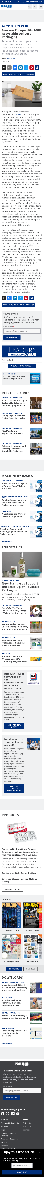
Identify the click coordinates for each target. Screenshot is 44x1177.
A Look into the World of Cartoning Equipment (14, 515)
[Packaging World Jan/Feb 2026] (32, 946)
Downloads (7, 998)
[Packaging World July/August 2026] (11, 915)
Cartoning (6, 511)
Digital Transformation (13, 982)
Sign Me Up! (12, 337)
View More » (7, 542)
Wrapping (6, 654)
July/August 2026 (11, 930)
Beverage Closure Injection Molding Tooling (19, 880)
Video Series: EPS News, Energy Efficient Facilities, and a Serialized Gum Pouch (14, 611)
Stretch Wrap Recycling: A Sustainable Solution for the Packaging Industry (14, 403)
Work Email (8, 327)
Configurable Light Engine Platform (19, 873)
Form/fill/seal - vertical (13, 481)
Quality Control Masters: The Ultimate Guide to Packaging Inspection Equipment (14, 502)
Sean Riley (10, 58)
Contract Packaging (11, 1013)
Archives (30, 969)
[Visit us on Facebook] (2, 1113)
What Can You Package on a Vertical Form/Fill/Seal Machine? (15, 486)
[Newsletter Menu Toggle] (30, 6)
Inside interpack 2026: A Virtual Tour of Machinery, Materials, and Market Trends (15, 987)
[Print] (4, 67)
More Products (12, 889)
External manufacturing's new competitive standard (15, 1016)
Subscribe (14, 969)
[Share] (15, 67)
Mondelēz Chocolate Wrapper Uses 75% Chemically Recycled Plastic (15, 659)
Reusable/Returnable (11, 580)
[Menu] (41, 6)
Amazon (19, 114)
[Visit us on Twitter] (8, 1113)
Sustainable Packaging (15, 26)
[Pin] (31, 67)
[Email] (9, 67)
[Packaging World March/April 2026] (11, 946)
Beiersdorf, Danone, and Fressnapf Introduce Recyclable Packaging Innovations (14, 449)
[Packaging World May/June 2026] (32, 915)
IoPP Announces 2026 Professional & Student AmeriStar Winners (13, 643)
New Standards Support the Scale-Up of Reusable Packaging (20, 587)
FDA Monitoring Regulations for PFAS (12, 432)
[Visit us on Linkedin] (13, 1113)
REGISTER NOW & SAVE (14, 726)
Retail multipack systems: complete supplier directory (14, 1033)
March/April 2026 (11, 961)
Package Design (8, 622)
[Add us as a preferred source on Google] (37, 67)
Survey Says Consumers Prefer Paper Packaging (13, 416)
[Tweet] (26, 67)
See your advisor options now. (14, 788)
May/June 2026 (32, 930)
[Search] (35, 6)
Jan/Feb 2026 (32, 961)
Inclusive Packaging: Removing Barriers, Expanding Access (12, 1003)
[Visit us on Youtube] (17, 1113)
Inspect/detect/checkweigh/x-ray (15, 497)
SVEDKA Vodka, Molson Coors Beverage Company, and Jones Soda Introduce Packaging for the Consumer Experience (15, 627)
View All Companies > (22, 366)
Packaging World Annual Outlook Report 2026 (14, 377)
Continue (22, 1172)
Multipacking (8, 1028)
